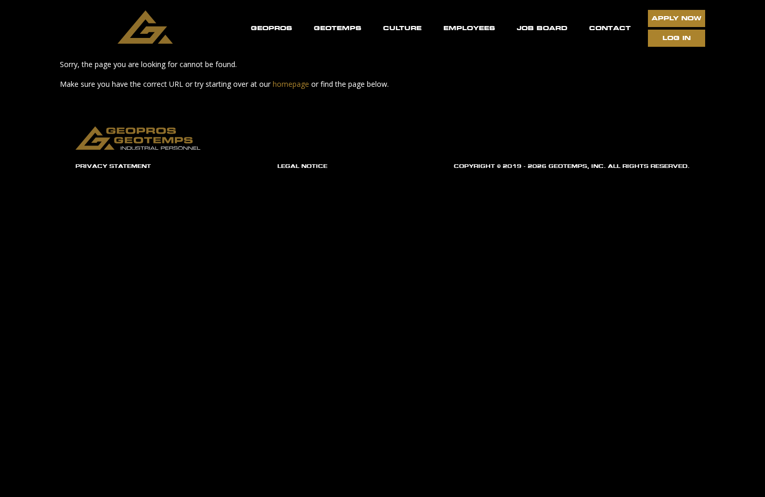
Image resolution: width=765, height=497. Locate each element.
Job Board (542, 28)
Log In (676, 38)
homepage (291, 84)
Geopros (271, 28)
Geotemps (337, 28)
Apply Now (677, 18)
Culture (402, 28)
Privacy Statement (113, 166)
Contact (610, 28)
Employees (469, 28)
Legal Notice (302, 166)
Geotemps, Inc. (577, 166)
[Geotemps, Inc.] (148, 29)
